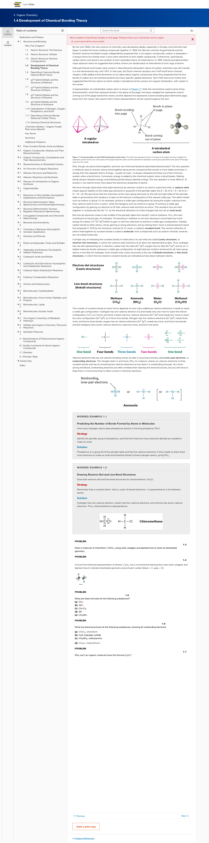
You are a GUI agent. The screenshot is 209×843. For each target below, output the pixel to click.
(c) (76, 608)
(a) (76, 601)
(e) (76, 614)
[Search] (151, 30)
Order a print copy (86, 826)
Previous (80, 816)
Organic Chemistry (27, 15)
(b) (76, 605)
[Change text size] (191, 30)
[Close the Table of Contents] (62, 30)
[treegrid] (40, 201)
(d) (76, 611)
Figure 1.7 (136, 89)
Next (183, 815)
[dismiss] (192, 39)
